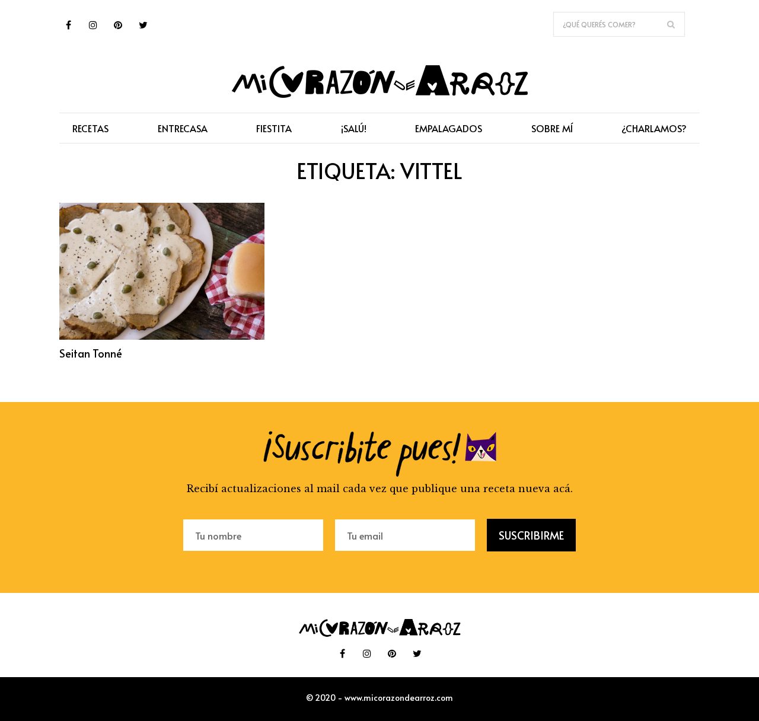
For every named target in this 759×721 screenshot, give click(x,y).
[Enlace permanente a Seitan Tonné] (161, 336)
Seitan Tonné (90, 353)
